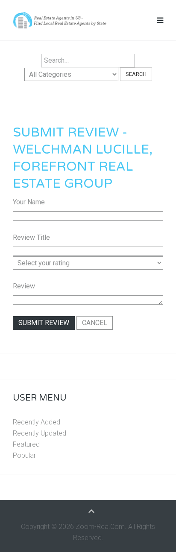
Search (136, 74)
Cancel (94, 323)
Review (24, 286)
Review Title (31, 237)
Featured (26, 444)
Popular (24, 455)
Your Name (29, 202)
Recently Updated (39, 433)
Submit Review (43, 323)
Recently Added (36, 422)
